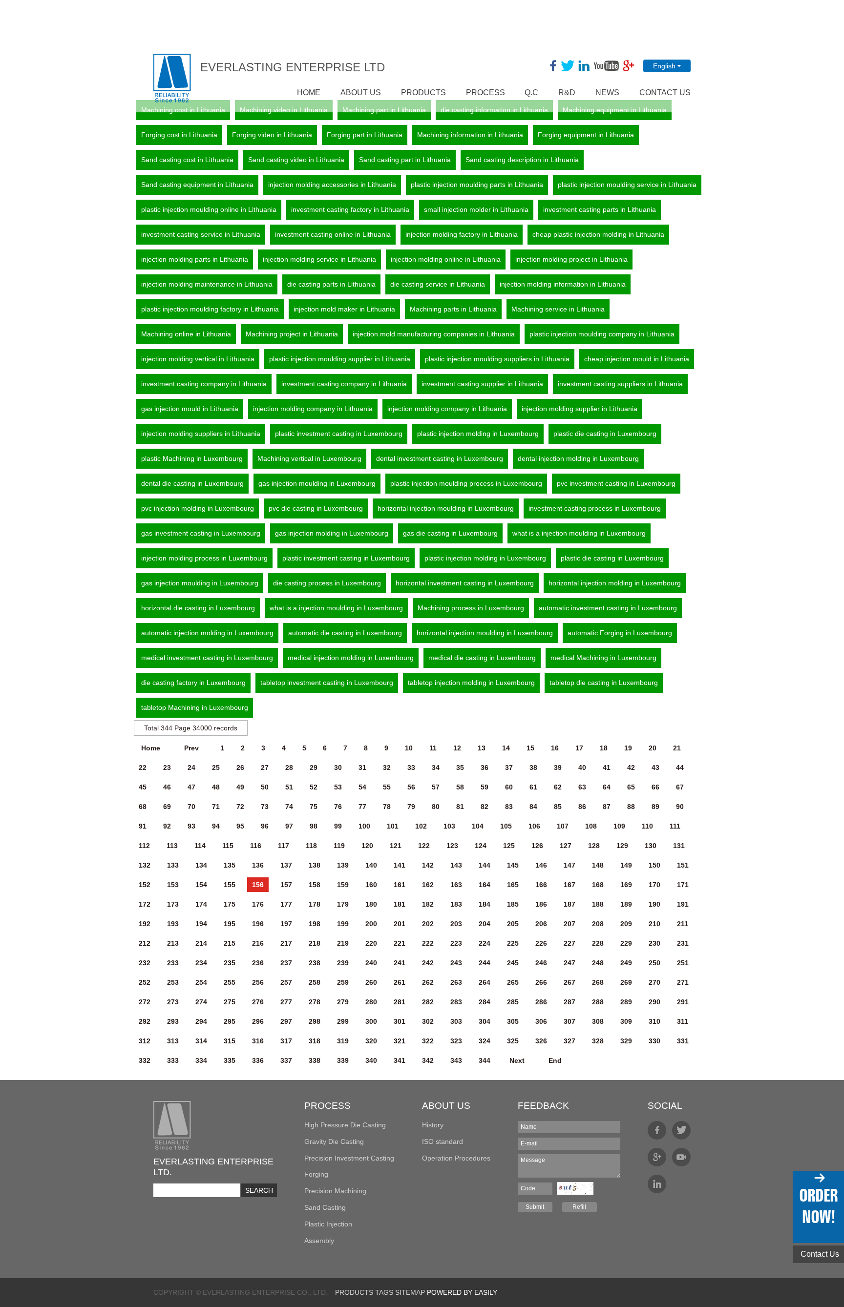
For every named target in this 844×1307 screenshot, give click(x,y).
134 (201, 865)
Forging (316, 1174)
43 (655, 767)
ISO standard (442, 1141)
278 (314, 1002)
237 (286, 963)
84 (533, 806)
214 (201, 943)
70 (191, 806)
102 (421, 826)
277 (286, 1002)
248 (598, 963)
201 (399, 924)
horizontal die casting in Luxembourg (198, 608)
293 (173, 1021)
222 (428, 943)
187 (569, 904)
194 (201, 924)
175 (229, 904)
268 (598, 982)
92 (167, 826)
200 (371, 924)
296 (258, 1021)
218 (314, 943)
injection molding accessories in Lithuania (332, 184)
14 (506, 748)
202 (428, 924)
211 (682, 924)
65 (631, 787)
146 (541, 865)
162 (428, 885)
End (555, 1060)
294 (201, 1021)
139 (343, 865)
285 (513, 1002)
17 (579, 748)
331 (683, 1041)
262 (428, 982)
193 (173, 924)
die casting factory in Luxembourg (193, 682)
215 (229, 943)
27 (265, 767)
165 (513, 885)
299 (343, 1021)
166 (541, 885)
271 (683, 982)
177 (286, 904)
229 (626, 943)
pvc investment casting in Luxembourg (616, 483)
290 (654, 1002)
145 (513, 865)
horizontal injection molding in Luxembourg (615, 583)
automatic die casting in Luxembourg (345, 633)
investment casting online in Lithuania (333, 234)
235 (229, 963)
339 (343, 1060)
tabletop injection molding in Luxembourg (471, 682)
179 (343, 904)
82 (484, 806)
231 (683, 943)
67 (680, 787)
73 (265, 806)
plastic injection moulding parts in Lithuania (477, 184)
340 (371, 1060)
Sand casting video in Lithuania (296, 160)
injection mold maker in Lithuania (344, 309)
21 (677, 748)
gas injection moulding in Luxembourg (317, 483)
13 (481, 748)
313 (173, 1041)
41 (607, 767)
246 (541, 963)
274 (201, 1002)
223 (456, 943)
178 (314, 904)
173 (173, 904)
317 (286, 1041)
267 (569, 982)
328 (598, 1041)
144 (484, 865)
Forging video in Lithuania (272, 135)
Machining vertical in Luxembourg (309, 458)
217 (286, 943)
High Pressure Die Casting (345, 1125)
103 (449, 826)
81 (460, 806)
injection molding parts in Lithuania (194, 259)
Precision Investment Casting (349, 1158)
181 (399, 904)
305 (513, 1021)
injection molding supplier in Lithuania (579, 409)
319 (343, 1041)
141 (399, 865)
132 (144, 865)
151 (683, 865)
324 (484, 1041)
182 (428, 904)
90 (680, 806)
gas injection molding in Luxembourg (331, 533)
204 (484, 924)
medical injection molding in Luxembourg (351, 658)
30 (338, 767)
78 (387, 806)
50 (265, 787)
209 (626, 924)
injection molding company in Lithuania (313, 409)
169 (626, 885)
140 (371, 865)
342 (428, 1060)
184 (484, 904)
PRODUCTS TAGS (365, 1292)
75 (313, 806)
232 (144, 963)
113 (172, 846)
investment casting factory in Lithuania (350, 209)
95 (240, 826)
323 (456, 1041)
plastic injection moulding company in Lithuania (602, 334)
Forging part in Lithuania (364, 135)
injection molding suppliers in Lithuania (200, 433)
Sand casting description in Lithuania (522, 160)
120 (367, 846)
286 (541, 1002)
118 (311, 846)
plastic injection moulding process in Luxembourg (466, 483)
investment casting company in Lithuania (204, 384)
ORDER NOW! (818, 1206)
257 (286, 982)
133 (173, 865)
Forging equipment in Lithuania (586, 135)
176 (258, 904)
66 (655, 787)
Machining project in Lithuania (292, 334)
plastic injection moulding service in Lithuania (627, 184)
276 (258, 1002)
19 (628, 748)
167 (569, 885)
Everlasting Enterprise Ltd (292, 67)
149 (626, 865)
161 (399, 885)
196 (258, 924)
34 (436, 767)
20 (652, 748)
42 (631, 767)
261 (399, 982)
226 (541, 943)
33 (411, 767)
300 (371, 1021)
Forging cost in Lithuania (179, 135)
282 (428, 1002)
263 (456, 982)
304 (484, 1021)
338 (314, 1060)
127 (565, 846)
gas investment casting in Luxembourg (200, 533)
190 (654, 904)
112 (144, 846)
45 (143, 787)
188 (598, 904)
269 (626, 982)
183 (456, 904)
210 (654, 924)
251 (683, 963)
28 (289, 767)
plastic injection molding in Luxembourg (478, 433)
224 (484, 943)
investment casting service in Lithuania (200, 234)
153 (173, 885)
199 (343, 924)
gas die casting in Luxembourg (450, 533)
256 (258, 982)
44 (680, 767)
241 (399, 963)
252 (144, 982)
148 (598, 865)
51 (289, 787)
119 (339, 846)
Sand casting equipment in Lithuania (197, 184)
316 (258, 1041)
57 (436, 787)
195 (229, 924)
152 (144, 885)
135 (229, 865)
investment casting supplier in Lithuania (482, 384)
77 (362, 806)
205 (513, 924)
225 (513, 943)
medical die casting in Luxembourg (482, 658)
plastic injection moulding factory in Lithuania (210, 309)
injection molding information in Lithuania (563, 284)
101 (393, 826)
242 (428, 963)
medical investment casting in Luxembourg (207, 658)
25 (216, 767)
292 (144, 1021)
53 (338, 787)
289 (626, 1002)
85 (558, 806)
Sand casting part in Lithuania (405, 160)
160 (371, 885)
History (432, 1125)
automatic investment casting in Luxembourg (608, 608)
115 (227, 846)
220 (371, 943)
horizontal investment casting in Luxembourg (465, 583)
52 (313, 787)
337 (286, 1060)
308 (598, 1021)
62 (558, 787)
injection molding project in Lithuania (571, 259)
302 (428, 1021)
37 (509, 767)
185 (513, 904)
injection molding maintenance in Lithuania (207, 284)
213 (173, 943)
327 (569, 1041)
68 (143, 806)
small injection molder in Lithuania (476, 209)
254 (201, 982)
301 (399, 1021)
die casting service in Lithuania (437, 284)
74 (289, 806)
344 (484, 1060)
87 (607, 806)
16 (555, 748)
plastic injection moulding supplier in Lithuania (339, 359)
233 (173, 963)
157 (286, 885)
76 (338, 806)
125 (509, 846)
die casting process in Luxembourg (327, 583)
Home (150, 748)
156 (258, 885)
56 (411, 787)
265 (513, 982)
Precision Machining (335, 1191)
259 (343, 982)
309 (626, 1021)
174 (201, 904)
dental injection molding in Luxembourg (578, 458)
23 (167, 767)
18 (604, 748)
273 (173, 1002)
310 (654, 1021)
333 (173, 1060)
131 (679, 846)
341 (399, 1060)
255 (229, 982)
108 (591, 826)
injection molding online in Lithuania (446, 259)
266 (541, 982)
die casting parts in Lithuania (331, 284)
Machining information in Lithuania (470, 135)
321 (399, 1041)
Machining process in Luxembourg (471, 608)
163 (456, 885)
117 (283, 846)
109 (619, 826)
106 (534, 826)
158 (314, 885)
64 (607, 787)
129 (622, 846)
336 (258, 1060)
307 (569, 1021)
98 (313, 826)
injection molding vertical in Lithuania (197, 359)
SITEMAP (411, 1292)
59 (484, 787)
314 (201, 1041)
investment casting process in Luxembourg (594, 508)
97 (289, 826)
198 (314, 924)
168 (598, 885)
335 (229, 1060)
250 (654, 963)
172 (144, 904)
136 (258, 865)
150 (654, 865)
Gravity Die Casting (334, 1141)
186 (541, 904)
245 (513, 963)
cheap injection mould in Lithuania (636, 359)
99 (338, 826)
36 (484, 767)
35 (460, 767)
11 (433, 748)
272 (144, 1002)
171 (683, 885)
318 (314, 1041)
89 (655, 806)
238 (314, 963)
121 (395, 846)
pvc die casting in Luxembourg (316, 508)
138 (314, 865)
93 (191, 826)
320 (371, 1041)
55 (387, 787)
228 (598, 943)
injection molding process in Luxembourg (204, 558)
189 (626, 904)
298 (314, 1021)
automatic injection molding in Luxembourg (207, 633)
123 (452, 846)
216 (258, 943)
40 (582, 767)
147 (569, 865)
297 (286, 1021)
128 (594, 846)
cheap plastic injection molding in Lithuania (598, 234)
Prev (191, 748)
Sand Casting (325, 1207)
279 (343, 1002)
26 (240, 767)
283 (456, 1002)
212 (144, 943)
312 (144, 1041)
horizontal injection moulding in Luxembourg (446, 508)
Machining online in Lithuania (186, 334)
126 (537, 846)
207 (569, 924)
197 (286, 924)
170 (654, 885)
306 (541, 1021)
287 (569, 1002)
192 (144, 924)
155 (229, 885)
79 (411, 806)
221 (399, 943)
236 (258, 963)
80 (436, 806)
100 (364, 826)
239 (343, 963)
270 (654, 982)
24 (191, 767)
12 (457, 748)
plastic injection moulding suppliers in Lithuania (497, 359)
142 (428, 865)
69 (167, 806)
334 (201, 1060)
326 (541, 1041)
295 (229, 1021)
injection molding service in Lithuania (319, 259)
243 (456, 963)
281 (399, 1002)
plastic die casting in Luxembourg (604, 433)
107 (563, 826)
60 (509, 787)
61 (533, 787)
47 (191, 787)
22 (143, 767)
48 (216, 787)
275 (229, 1002)
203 (456, 924)
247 (569, 963)
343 (456, 1060)
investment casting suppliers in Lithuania (620, 384)
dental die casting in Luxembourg (192, 483)
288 (598, 1002)
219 (343, 943)
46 (167, 787)
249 (626, 963)
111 (675, 826)
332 (144, 1060)
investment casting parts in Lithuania (599, 209)
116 (255, 846)
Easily (485, 1292)
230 (654, 943)
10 (409, 748)
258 (314, 982)
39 (558, 767)
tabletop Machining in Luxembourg (194, 707)
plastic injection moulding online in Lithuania (208, 209)
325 (513, 1041)
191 (683, 904)
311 (682, 1021)
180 (371, 904)
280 (371, 1002)
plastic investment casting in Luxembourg (338, 433)
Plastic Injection (328, 1224)
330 (654, 1041)
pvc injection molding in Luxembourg (197, 508)
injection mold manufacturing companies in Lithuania (434, 334)
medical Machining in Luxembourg (603, 658)
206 (541, 924)
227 (569, 943)
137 (286, 865)
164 (484, 885)
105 (506, 826)
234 (201, 963)
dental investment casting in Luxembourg (439, 458)
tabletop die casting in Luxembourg (603, 682)
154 (201, 885)
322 (428, 1041)
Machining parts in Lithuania (453, 309)
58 (460, 787)
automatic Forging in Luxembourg (620, 633)
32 (387, 767)
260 (371, 982)
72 (240, 806)
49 (240, 787)
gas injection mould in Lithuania (189, 409)
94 (216, 826)
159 (343, 885)
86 (582, 806)
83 (509, 806)
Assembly (319, 1241)
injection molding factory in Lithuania (461, 234)
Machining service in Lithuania (558, 309)
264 (484, 982)
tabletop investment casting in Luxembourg (326, 682)
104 (478, 826)
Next (517, 1060)
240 (371, 963)
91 (143, 826)
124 (480, 846)
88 (631, 806)
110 (647, 826)
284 (484, 1002)
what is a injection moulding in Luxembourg (579, 533)
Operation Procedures (456, 1158)
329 (626, 1041)
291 (683, 1002)
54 (362, 787)
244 (484, 963)
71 (216, 806)
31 (362, 767)
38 (533, 767)
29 (313, 767)
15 (530, 748)
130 (650, 846)
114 (200, 846)
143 (456, 865)
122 (424, 846)
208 (598, 924)
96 (265, 826)
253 (173, 982)
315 (229, 1041)
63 (582, 787)
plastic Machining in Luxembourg (192, 458)
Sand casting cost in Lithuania (187, 160)
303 (456, 1021)
